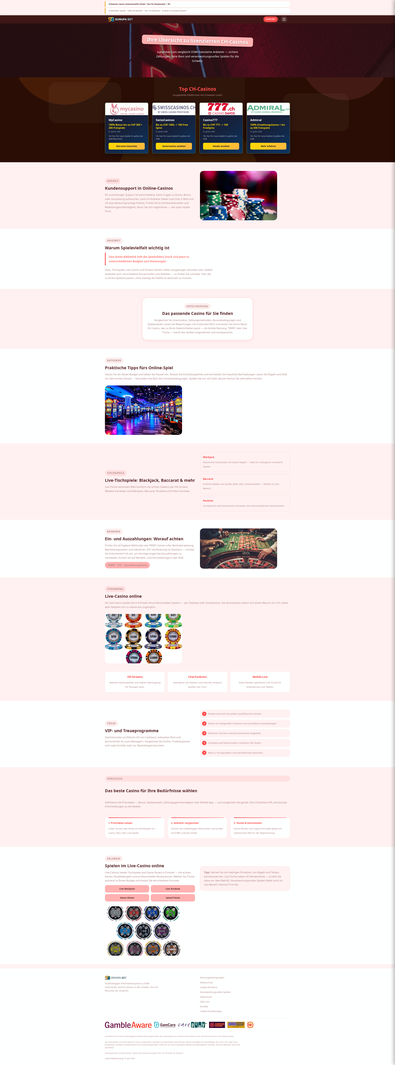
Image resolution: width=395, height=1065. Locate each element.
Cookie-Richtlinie (208, 987)
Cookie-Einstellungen (211, 1011)
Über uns (205, 1001)
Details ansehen (221, 146)
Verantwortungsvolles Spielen (215, 992)
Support (270, 19)
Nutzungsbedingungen (212, 977)
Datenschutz (206, 982)
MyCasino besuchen (126, 146)
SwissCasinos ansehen (174, 146)
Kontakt (204, 1006)
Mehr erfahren (268, 146)
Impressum (206, 996)
